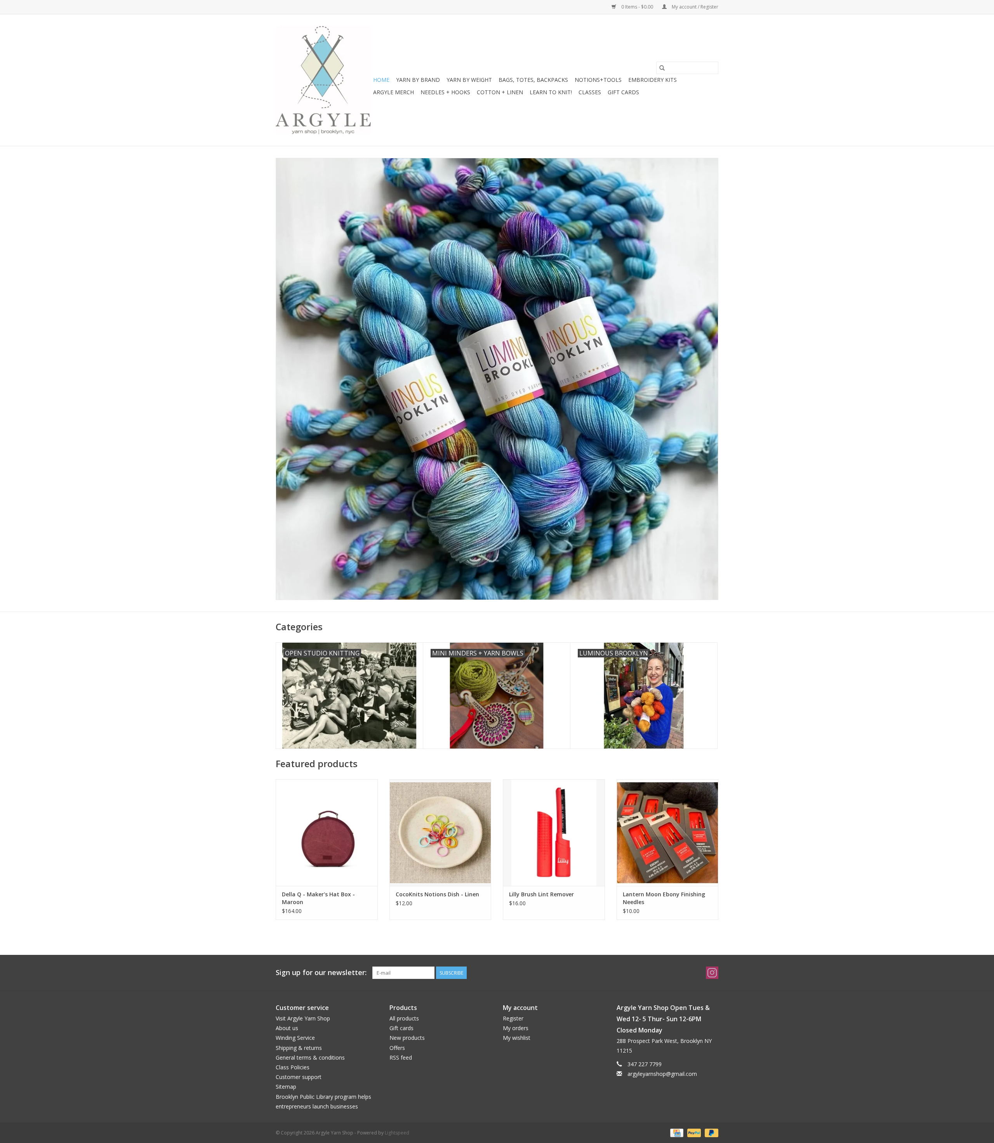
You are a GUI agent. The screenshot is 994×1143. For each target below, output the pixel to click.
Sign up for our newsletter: (321, 972)
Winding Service (295, 1037)
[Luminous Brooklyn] (497, 379)
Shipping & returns (299, 1047)
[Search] (662, 68)
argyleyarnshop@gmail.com (662, 1073)
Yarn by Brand (418, 79)
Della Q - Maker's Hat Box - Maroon (318, 898)
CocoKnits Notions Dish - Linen (437, 894)
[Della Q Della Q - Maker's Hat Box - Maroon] (327, 832)
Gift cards (623, 92)
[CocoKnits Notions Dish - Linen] (440, 832)
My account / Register (694, 6)
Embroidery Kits (652, 79)
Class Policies (292, 1067)
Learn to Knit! (551, 92)
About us (287, 1028)
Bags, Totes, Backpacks (533, 79)
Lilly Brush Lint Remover (541, 894)
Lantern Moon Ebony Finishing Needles (664, 898)
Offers (397, 1047)
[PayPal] (693, 1132)
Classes (590, 92)
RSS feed (400, 1057)
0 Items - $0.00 (637, 6)
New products (407, 1037)
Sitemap (286, 1086)
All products (404, 1018)
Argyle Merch (393, 92)
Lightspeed (397, 1132)
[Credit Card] (676, 1132)
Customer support (298, 1077)
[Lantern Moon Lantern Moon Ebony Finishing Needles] (668, 832)
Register (513, 1018)
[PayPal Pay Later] (710, 1132)
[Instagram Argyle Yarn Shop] (712, 973)
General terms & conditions (310, 1057)
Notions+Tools (598, 79)
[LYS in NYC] (323, 80)
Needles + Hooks (445, 92)
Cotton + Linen (500, 92)
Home (381, 79)
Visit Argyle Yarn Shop (303, 1018)
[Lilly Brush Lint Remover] (554, 832)
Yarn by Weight (469, 79)
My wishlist (516, 1037)
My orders (515, 1028)
